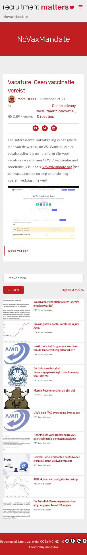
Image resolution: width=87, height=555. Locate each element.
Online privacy (64, 106)
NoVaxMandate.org (57, 167)
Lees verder (18, 250)
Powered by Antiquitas (43, 547)
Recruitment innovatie (56, 111)
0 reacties (45, 116)
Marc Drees (27, 99)
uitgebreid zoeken (72, 290)
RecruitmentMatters (13, 541)
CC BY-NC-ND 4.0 (52, 541)
